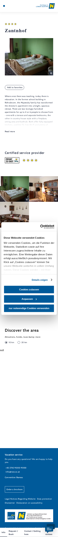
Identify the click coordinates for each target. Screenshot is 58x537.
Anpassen (27, 299)
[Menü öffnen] (4, 6)
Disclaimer (10, 503)
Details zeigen (40, 280)
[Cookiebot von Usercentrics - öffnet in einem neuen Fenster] (41, 227)
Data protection (44, 499)
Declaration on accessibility (29, 503)
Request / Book (13, 532)
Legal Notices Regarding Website (20, 499)
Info (3, 532)
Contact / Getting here (32, 532)
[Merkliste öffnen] (11, 6)
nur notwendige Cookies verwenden (29, 308)
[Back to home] (45, 6)
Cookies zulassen (29, 289)
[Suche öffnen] (14, 6)
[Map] (9, 6)
